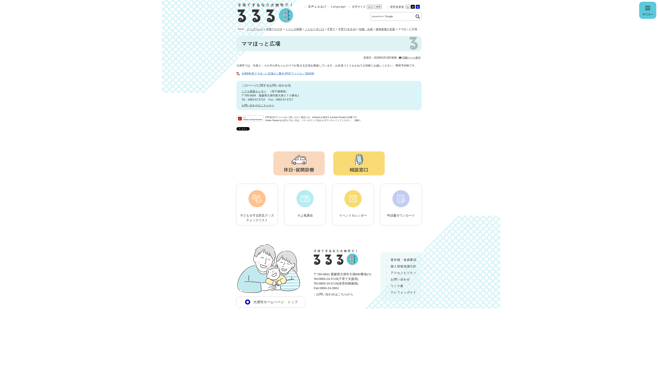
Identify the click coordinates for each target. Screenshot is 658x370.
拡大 (370, 6)
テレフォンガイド (403, 292)
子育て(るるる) (347, 29)
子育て (331, 29)
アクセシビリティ (403, 273)
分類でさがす (274, 29)
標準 (378, 6)
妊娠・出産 (366, 29)
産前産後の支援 (385, 29)
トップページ (255, 29)
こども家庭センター (254, 91)
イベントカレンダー (353, 215)
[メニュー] (647, 10)
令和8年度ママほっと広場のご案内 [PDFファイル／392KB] (278, 73)
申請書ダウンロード (401, 215)
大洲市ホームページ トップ (275, 302)
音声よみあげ (317, 6)
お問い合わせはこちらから (258, 105)
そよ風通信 (305, 215)
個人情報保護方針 (403, 266)
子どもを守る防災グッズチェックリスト (257, 218)
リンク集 (397, 286)
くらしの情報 (293, 29)
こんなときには (314, 29)
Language (338, 6)
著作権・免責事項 (403, 260)
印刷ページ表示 (411, 57)
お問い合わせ (400, 279)
